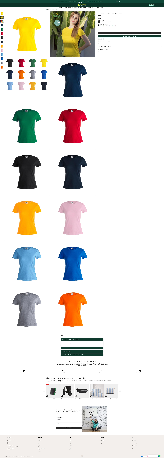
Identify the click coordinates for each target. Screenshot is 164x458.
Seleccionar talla (101, 20)
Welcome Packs (74, 7)
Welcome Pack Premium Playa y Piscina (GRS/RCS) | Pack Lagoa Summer (96, 399)
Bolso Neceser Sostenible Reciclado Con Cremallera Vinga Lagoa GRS (110, 399)
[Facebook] (115, 1)
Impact (70, 440)
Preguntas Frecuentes (134, 445)
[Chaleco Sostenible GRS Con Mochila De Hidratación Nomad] (67, 391)
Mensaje (57, 421)
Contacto (133, 446)
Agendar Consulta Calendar (10, 448)
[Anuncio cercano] (119, 1)
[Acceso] (157, 5)
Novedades (60, 7)
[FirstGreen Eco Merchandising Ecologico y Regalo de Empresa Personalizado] (82, 5)
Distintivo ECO (71, 439)
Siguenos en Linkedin (10, 449)
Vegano (70, 449)
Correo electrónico (59, 417)
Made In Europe (71, 443)
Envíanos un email (9, 443)
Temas (84, 7)
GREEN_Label (102, 440)
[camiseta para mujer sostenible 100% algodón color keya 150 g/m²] (27, 34)
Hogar (46, 9)
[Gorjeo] (101, 39)
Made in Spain (71, 442)
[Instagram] (117, 1)
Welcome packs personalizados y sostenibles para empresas (73, 380)
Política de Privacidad (134, 442)
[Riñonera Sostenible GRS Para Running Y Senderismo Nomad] (82, 391)
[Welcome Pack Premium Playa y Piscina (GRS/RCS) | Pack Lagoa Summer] (97, 391)
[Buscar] (155, 5)
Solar (70, 448)
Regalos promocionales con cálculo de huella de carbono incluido (55, 380)
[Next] (120, 391)
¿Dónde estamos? (9, 442)
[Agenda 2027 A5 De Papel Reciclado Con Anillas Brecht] (53, 391)
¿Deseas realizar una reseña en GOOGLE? (12, 446)
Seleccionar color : (102, 24)
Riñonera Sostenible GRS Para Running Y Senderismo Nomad (82, 399)
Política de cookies (134, 440)
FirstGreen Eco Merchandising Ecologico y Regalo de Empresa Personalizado (18, 456)
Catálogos (97, 7)
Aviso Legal (133, 439)
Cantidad (99, 28)
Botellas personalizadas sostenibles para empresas (53, 381)
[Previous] (44, 391)
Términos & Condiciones (135, 443)
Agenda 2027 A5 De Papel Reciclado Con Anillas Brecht (52, 399)
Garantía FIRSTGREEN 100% (11, 439)
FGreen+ (69, 7)
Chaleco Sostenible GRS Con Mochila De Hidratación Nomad (67, 399)
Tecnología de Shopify (29, 456)
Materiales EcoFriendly (103, 439)
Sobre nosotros (9, 440)
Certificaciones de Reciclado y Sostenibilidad (106, 442)
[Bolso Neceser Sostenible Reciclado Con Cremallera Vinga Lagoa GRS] (111, 391)
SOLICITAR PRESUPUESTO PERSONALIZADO (130, 36)
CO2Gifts (65, 7)
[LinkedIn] (116, 1)
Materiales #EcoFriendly (90, 7)
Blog (132, 448)
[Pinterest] (103, 39)
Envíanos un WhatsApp (10, 445)
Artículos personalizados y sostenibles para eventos (90, 380)
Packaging (70, 445)
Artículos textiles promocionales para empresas (105, 380)
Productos (79, 7)
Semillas (70, 446)
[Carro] (158, 5)
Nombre (57, 413)
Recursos (101, 7)
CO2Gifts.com (102, 443)
